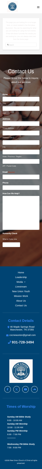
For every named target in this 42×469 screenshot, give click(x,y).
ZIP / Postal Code (9, 166)
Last (4, 113)
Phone (5, 182)
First (4, 103)
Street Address (8, 128)
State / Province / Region (12, 156)
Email (9, 172)
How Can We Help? (11, 193)
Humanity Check (10, 233)
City (4, 147)
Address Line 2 (8, 137)
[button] (38, 7)
